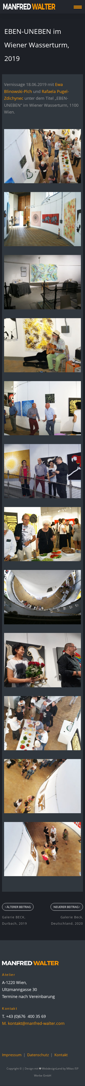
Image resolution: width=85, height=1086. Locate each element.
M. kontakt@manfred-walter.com (33, 1023)
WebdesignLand (52, 1068)
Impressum (12, 1054)
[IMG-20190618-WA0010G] (42, 811)
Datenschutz (38, 1054)
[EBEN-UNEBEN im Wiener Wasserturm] (42, 181)
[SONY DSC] (42, 244)
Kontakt (61, 1054)
